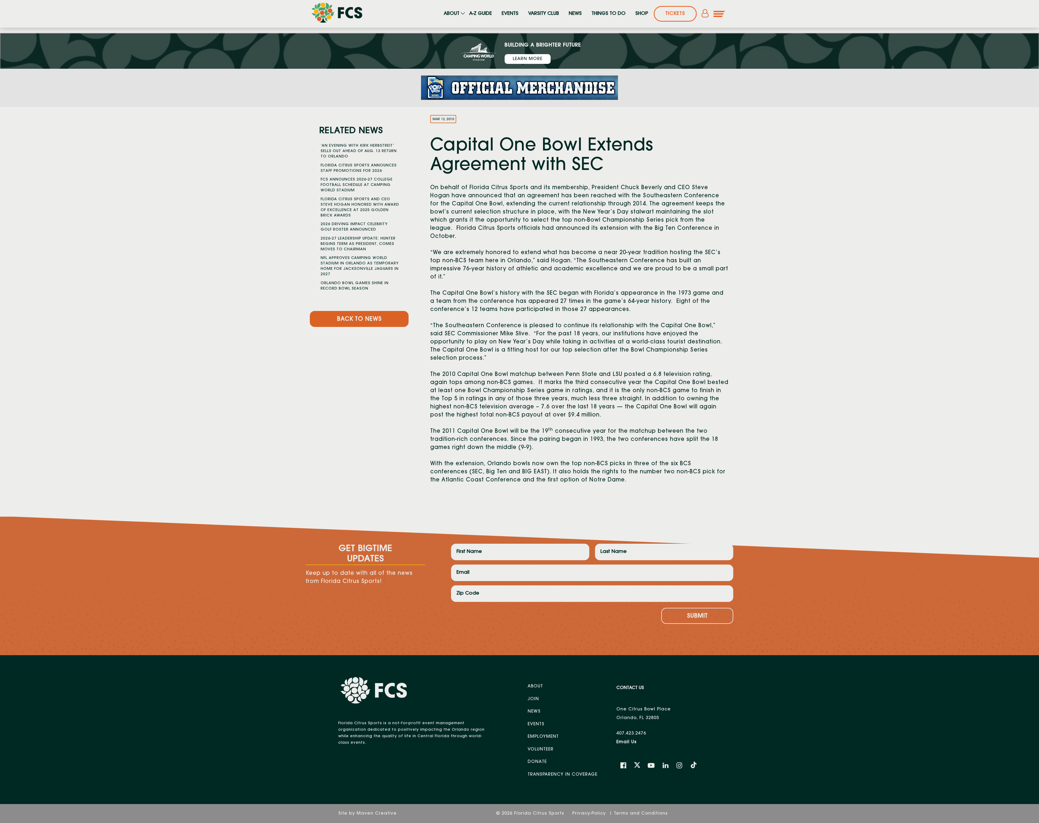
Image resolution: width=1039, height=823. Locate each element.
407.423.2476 (631, 733)
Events (510, 13)
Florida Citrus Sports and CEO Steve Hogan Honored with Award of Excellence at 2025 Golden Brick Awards (360, 208)
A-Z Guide (480, 13)
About (451, 13)
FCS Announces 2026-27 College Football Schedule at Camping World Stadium (357, 185)
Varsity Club (543, 13)
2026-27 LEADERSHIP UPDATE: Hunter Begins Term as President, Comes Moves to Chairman (358, 244)
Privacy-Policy (589, 813)
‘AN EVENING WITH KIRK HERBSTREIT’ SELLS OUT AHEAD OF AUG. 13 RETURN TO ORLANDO (359, 151)
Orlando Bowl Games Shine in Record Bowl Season (355, 286)
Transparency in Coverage (562, 774)
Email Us (626, 742)
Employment (543, 737)
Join (533, 699)
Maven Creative (377, 813)
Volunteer (541, 749)
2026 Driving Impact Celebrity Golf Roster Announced (354, 227)
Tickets (675, 13)
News (575, 13)
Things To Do (608, 13)
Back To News (359, 319)
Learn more (527, 59)
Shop (641, 13)
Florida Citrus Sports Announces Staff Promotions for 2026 (359, 168)
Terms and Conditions (641, 813)
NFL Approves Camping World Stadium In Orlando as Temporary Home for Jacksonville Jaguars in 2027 (360, 266)
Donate (537, 762)
